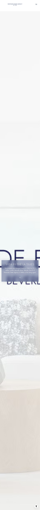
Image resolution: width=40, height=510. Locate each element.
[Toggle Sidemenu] (36, 4)
